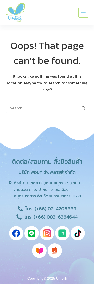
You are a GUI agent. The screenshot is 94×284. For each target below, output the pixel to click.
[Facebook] (16, 233)
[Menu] (83, 13)
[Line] (31, 233)
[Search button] (83, 108)
